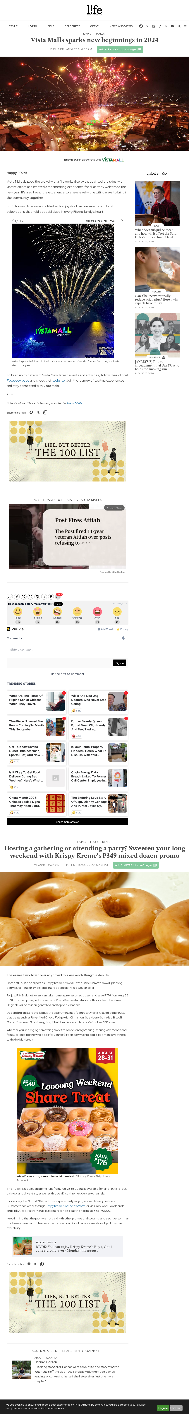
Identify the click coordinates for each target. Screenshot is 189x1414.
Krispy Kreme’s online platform (65, 1206)
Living (32, 26)
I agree (163, 1408)
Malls (72, 500)
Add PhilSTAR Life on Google (117, 49)
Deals (106, 842)
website (59, 380)
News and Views (121, 26)
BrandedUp (53, 500)
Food (94, 842)
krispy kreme (49, 1351)
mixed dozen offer (89, 1351)
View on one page (102, 221)
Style (13, 26)
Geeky (94, 26)
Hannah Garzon (47, 865)
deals (66, 1351)
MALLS (100, 33)
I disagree (176, 1408)
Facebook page (18, 380)
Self (50, 26)
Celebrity (72, 26)
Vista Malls (74, 403)
